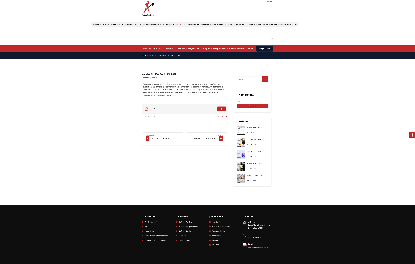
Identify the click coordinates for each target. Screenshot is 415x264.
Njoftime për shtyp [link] (186, 222)
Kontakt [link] (249, 48)
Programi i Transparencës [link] (214, 48)
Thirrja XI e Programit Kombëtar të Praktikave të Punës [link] (198, 24)
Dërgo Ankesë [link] (264, 49)
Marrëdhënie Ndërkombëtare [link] (156, 236)
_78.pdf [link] (152, 109)
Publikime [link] (180, 48)
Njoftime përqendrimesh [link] (188, 226)
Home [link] (144, 55)
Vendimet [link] (216, 222)
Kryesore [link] (147, 48)
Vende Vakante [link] (185, 240)
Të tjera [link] (215, 245)
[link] (412, 135)
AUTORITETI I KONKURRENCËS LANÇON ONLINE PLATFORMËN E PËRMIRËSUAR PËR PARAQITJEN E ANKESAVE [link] (99, 24)
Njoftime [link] (169, 48)
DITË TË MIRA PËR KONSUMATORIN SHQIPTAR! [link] (157, 24)
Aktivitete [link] (182, 236)
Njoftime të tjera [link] (185, 231)
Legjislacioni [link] (193, 48)
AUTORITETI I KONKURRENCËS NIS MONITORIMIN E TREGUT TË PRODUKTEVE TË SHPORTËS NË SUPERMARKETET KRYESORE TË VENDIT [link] (269, 24)
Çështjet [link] (215, 240)
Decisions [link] (152, 55)
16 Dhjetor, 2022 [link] (149, 77)
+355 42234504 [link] (254, 237)
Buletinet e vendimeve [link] (221, 226)
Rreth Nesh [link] (157, 48)
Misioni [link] (147, 226)
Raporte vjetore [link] (218, 231)
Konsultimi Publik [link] (236, 48)
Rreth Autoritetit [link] (151, 222)
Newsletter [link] (216, 236)
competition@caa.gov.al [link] (258, 247)
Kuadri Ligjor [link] (149, 231)
